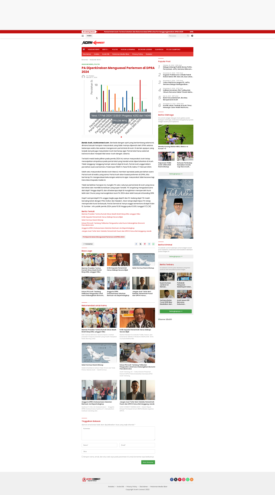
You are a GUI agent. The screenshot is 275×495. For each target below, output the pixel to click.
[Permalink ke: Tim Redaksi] (83, 77)
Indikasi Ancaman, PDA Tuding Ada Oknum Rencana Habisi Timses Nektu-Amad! (178, 91)
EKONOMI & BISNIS (145, 49)
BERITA (105, 49)
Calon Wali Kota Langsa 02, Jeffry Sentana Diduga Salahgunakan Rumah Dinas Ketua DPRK (176, 83)
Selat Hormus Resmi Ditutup (92, 220)
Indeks (89, 36)
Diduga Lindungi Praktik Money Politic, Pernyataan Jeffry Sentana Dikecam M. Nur (177, 68)
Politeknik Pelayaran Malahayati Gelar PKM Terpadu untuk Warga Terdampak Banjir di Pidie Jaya (184, 285)
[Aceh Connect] (93, 43)
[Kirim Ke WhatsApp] (153, 244)
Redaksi (149, 54)
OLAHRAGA (159, 49)
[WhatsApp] (187, 480)
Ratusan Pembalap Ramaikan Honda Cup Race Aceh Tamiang (184, 165)
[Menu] (83, 36)
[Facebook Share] (136, 244)
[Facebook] (171, 480)
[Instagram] (183, 480)
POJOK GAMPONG (173, 49)
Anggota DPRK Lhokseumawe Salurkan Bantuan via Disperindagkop (108, 228)
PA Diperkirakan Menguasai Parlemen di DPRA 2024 (104, 237)
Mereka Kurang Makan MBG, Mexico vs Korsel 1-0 (173, 147)
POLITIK (115, 49)
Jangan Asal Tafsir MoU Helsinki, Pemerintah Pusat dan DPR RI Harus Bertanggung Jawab (116, 231)
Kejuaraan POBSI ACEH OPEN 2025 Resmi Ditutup (164, 165)
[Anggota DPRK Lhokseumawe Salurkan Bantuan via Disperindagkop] (118, 283)
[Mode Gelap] (192, 36)
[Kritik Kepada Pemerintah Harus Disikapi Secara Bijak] (118, 259)
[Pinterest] (179, 480)
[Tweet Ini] (140, 244)
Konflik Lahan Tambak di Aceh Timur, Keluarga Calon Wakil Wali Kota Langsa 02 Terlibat (177, 106)
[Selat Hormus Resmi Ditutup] (143, 259)
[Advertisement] (64, 15)
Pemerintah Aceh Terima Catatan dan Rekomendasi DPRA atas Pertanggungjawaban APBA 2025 (114, 32)
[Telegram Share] (149, 244)
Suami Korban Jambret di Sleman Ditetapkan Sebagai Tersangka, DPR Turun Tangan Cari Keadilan (166, 285)
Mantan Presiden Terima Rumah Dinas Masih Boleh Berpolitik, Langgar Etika (111, 214)
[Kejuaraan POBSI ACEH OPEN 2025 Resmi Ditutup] (166, 156)
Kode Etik (105, 54)
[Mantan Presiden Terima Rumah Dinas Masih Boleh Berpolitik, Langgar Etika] (93, 259)
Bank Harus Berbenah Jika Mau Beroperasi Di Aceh (175, 99)
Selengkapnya (175, 174)
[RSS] (191, 480)
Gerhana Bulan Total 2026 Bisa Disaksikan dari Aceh (166, 302)
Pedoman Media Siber (120, 54)
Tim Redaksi (90, 76)
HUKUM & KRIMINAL (128, 49)
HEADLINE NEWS (93, 49)
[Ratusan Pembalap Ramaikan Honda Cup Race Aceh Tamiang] (185, 156)
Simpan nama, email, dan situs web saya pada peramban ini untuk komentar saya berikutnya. (118, 457)
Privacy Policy (137, 54)
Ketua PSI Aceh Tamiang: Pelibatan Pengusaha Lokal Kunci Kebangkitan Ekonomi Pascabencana (113, 224)
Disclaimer (87, 54)
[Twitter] (175, 480)
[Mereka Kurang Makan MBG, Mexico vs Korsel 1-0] (175, 134)
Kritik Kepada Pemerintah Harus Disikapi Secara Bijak (102, 217)
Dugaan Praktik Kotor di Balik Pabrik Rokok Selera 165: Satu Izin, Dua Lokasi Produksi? (177, 76)
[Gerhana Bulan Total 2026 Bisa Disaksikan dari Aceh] (167, 294)
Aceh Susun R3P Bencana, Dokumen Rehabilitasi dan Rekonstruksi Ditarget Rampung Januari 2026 (184, 302)
